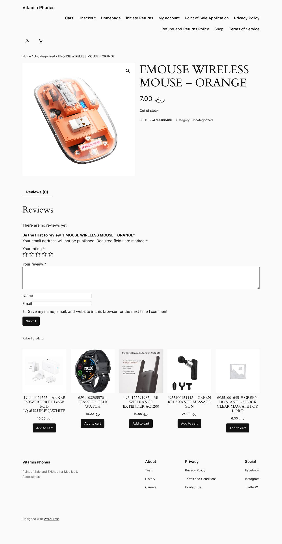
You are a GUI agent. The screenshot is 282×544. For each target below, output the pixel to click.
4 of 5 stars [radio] (44, 254)
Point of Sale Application (207, 18)
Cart (69, 18)
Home (26, 56)
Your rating (33, 249)
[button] (128, 71)
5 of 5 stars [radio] (50, 254)
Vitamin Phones (38, 7)
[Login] (27, 40)
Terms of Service (244, 29)
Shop (219, 29)
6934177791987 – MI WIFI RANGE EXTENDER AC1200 (141, 402)
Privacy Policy (247, 18)
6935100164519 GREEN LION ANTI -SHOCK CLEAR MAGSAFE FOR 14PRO (237, 404)
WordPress (51, 519)
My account (169, 18)
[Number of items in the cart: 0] (40, 40)
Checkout (87, 18)
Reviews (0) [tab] (37, 192)
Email (27, 303)
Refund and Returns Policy (185, 29)
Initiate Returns (139, 18)
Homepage (111, 18)
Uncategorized (44, 56)
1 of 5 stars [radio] (25, 254)
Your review (34, 264)
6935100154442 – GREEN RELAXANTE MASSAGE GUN (189, 402)
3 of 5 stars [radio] (38, 254)
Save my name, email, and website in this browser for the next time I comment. (98, 311)
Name (27, 295)
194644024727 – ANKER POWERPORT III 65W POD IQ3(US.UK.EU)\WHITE (44, 404)
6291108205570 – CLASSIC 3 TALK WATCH (93, 402)
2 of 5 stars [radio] (31, 254)
